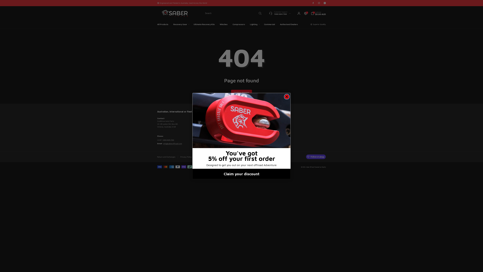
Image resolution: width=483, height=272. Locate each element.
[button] (241, 120)
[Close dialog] (286, 96)
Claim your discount (241, 174)
